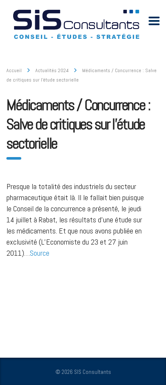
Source (39, 253)
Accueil (14, 70)
